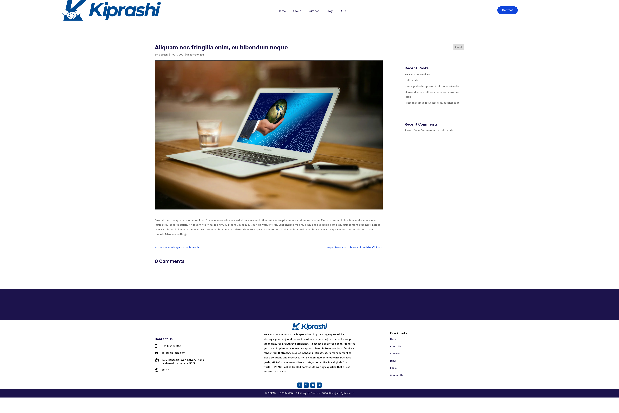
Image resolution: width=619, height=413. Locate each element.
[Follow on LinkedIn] (312, 385)
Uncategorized (195, 54)
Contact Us (396, 375)
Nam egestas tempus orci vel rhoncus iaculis (432, 86)
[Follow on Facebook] (299, 385)
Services (313, 11)
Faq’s (393, 367)
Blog (329, 11)
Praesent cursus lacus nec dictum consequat (432, 102)
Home (282, 11)
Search (458, 47)
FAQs (342, 11)
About (297, 11)
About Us (395, 346)
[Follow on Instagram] (319, 385)
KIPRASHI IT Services (417, 74)
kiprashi (163, 54)
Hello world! (412, 80)
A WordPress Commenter (420, 130)
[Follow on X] (306, 385)
